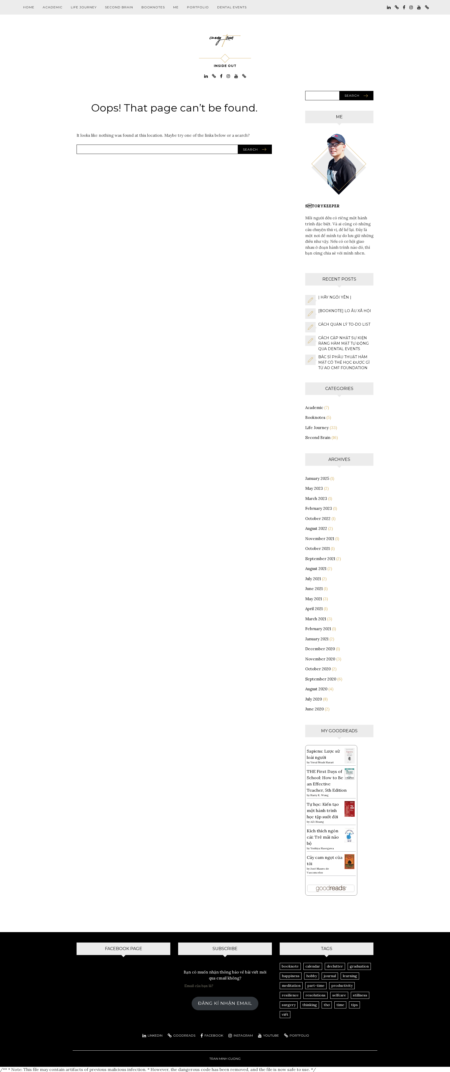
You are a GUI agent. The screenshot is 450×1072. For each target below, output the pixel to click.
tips (354, 1004)
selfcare (339, 995)
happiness (290, 976)
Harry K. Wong (319, 795)
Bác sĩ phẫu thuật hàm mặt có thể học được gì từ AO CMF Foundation (344, 362)
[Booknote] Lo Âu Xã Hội (344, 310)
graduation (359, 966)
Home (28, 7)
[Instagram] (411, 6)
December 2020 (320, 648)
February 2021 (318, 628)
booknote (290, 966)
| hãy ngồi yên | (334, 297)
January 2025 (317, 478)
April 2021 (314, 608)
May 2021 (313, 598)
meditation (291, 985)
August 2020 (316, 688)
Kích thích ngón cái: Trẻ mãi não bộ (323, 837)
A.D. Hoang (317, 821)
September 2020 (320, 679)
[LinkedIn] (388, 6)
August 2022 (316, 528)
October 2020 (318, 668)
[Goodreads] (396, 6)
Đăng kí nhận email (225, 1003)
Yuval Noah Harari (322, 762)
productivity (342, 985)
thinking (309, 1004)
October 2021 (317, 548)
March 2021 (315, 618)
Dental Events (232, 7)
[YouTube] (419, 6)
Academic (53, 7)
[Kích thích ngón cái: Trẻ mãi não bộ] (350, 834)
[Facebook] (404, 6)
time (340, 1004)
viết (285, 1014)
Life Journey (84, 7)
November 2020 (320, 658)
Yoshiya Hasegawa (322, 848)
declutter (335, 966)
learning (350, 976)
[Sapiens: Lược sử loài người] (350, 755)
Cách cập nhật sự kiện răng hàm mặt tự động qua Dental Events (343, 343)
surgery (289, 1004)
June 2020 (314, 709)
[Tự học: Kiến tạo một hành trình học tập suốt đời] (350, 808)
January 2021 (316, 638)
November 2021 (319, 538)
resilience (290, 995)
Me (176, 7)
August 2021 (315, 568)
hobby (311, 976)
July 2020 (313, 699)
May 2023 (314, 488)
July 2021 (313, 578)
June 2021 (314, 588)
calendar (312, 966)
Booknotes (153, 7)
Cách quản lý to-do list (344, 324)
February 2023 (318, 508)
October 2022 (317, 518)
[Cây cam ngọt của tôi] (350, 861)
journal (330, 976)
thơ (327, 1004)
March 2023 (316, 498)
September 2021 (320, 558)
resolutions (315, 995)
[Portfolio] (426, 6)
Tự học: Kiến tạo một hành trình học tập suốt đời (323, 810)
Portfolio (198, 7)
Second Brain (119, 7)
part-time (315, 985)
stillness (360, 995)
